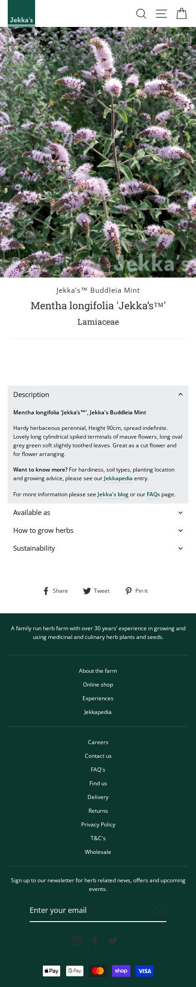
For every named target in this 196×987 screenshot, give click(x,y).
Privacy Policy (98, 824)
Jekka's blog (113, 494)
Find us (98, 783)
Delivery (98, 796)
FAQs (153, 494)
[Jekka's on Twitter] (113, 941)
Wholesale (98, 851)
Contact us (98, 755)
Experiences (98, 698)
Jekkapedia (118, 478)
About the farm (98, 670)
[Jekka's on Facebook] (95, 941)
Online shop (98, 684)
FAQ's (98, 769)
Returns (98, 810)
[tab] (98, 394)
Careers (98, 742)
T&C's (98, 838)
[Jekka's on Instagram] (77, 941)
